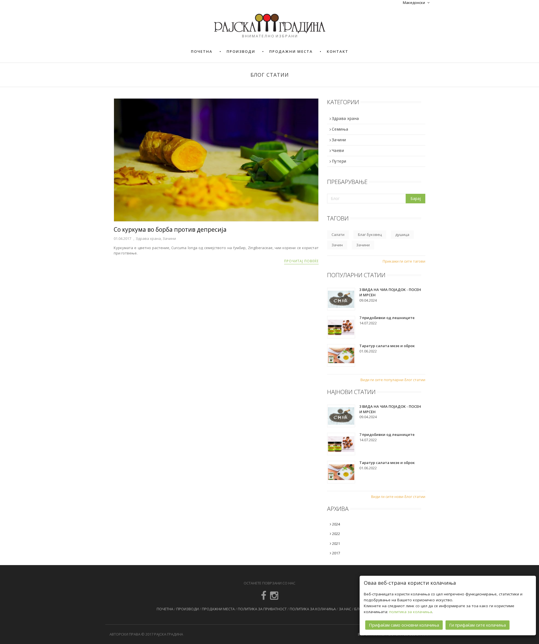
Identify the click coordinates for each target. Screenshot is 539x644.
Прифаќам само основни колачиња (404, 625)
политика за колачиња (410, 611)
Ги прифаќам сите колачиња (477, 625)
